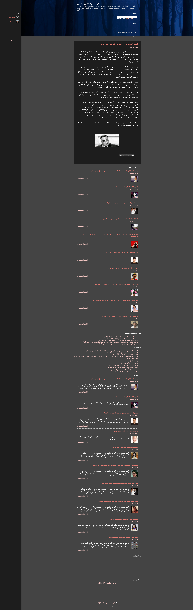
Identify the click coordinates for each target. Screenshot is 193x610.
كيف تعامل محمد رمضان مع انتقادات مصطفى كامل (121, 338)
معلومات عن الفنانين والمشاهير (89, 4)
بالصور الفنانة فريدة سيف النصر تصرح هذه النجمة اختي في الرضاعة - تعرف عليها (115, 465)
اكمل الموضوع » (82, 178)
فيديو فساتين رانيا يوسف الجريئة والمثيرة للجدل (122, 365)
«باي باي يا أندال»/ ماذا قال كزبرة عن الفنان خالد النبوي (123, 268)
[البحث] (74, 4)
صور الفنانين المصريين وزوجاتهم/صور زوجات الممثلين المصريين (120, 202)
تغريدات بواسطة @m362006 (107, 583)
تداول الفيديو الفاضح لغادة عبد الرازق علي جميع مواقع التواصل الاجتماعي (118, 501)
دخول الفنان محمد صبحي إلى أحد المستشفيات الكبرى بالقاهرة (118, 340)
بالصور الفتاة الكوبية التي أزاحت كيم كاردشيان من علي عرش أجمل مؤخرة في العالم (114, 171)
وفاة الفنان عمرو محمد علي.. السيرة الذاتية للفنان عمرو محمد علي (119, 316)
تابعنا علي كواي (133, 361)
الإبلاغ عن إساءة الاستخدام (13, 40)
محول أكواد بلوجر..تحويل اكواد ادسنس (127, 32)
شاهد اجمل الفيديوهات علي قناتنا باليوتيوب (124, 363)
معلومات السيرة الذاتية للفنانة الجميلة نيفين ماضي (124, 519)
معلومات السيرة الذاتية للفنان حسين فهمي (126, 431)
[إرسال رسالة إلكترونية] (116, 155)
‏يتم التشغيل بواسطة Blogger (106, 603)
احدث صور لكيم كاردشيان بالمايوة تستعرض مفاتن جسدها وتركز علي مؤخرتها (116, 284)
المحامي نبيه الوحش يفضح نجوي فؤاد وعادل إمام (122, 352)
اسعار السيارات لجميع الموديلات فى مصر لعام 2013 (123, 537)
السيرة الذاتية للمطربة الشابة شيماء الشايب (126, 187)
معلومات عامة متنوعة (127, 155)
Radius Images (102, 606)
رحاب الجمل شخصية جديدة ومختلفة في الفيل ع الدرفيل (120, 336)
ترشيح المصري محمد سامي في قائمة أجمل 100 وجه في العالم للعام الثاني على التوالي (110, 342)
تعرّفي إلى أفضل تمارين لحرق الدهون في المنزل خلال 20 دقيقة (117, 344)
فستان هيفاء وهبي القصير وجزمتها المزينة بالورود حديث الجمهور (120, 218)
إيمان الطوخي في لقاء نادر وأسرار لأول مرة (124, 354)
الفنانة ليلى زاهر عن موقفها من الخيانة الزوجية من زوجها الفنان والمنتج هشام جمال (115, 300)
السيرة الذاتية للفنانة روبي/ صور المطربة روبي (125, 447)
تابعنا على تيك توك (132, 360)
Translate (131, 19)
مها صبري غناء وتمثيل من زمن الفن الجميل (124, 371)
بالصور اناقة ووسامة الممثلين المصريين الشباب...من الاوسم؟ (121, 252)
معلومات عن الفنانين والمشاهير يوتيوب (125, 369)
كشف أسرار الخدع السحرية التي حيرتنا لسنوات (123, 367)
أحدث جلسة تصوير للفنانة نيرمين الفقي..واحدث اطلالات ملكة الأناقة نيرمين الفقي (112, 351)
